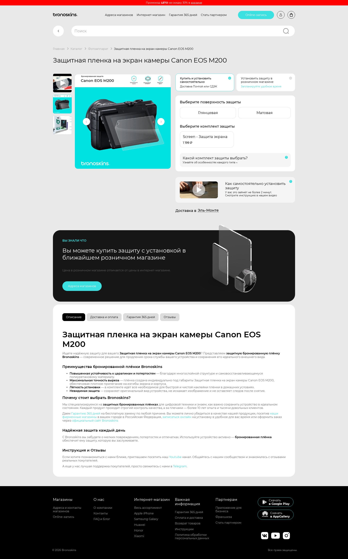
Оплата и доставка (189, 517)
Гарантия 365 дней (183, 15)
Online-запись (256, 15)
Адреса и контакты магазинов (67, 509)
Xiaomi (139, 536)
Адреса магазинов (119, 15)
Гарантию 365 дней (85, 413)
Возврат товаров (187, 523)
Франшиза (224, 517)
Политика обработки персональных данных (192, 536)
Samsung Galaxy (146, 519)
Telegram (180, 466)
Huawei (139, 525)
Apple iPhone (144, 513)
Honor (138, 530)
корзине (196, 2)
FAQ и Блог (102, 519)
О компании (103, 508)
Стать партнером (214, 15)
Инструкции (184, 529)
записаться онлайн (176, 417)
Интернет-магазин (151, 15)
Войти (281, 15)
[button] (86, 121)
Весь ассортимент (148, 508)
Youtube (175, 457)
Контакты (101, 513)
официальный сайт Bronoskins (95, 420)
